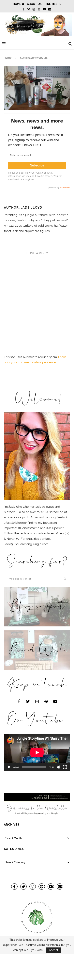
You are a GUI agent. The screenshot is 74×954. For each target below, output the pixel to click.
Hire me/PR (52, 4)
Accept (53, 950)
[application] (37, 752)
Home (17, 4)
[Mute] (59, 767)
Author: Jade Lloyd (23, 207)
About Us (34, 4)
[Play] (9, 767)
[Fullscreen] (65, 767)
